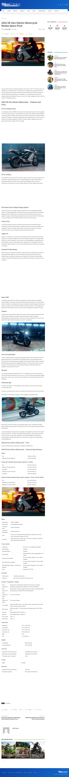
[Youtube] (67, 4)
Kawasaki (8, 753)
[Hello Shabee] (2, 29)
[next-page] (4, 761)
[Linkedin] (60, 4)
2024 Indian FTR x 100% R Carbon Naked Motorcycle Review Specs (60, 88)
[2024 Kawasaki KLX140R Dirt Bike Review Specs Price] (8, 750)
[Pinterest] (62, 4)
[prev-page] (2, 761)
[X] (65, 4)
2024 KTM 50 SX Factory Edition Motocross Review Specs (23, 756)
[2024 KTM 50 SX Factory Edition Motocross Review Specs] (23, 750)
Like (50, 25)
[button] (3, 11)
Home (2, 18)
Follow (57, 25)
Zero (6, 18)
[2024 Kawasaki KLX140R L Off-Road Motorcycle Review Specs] (50, 80)
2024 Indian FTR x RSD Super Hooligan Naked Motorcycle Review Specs (37, 756)
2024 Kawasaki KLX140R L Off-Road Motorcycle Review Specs (60, 80)
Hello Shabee (8, 29)
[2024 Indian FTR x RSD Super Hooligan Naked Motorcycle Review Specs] (37, 750)
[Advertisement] (23, 77)
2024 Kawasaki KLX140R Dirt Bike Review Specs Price (8, 756)
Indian (37, 753)
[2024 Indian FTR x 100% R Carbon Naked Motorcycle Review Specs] (50, 87)
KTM (23, 753)
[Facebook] (58, 4)
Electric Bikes (7, 703)
